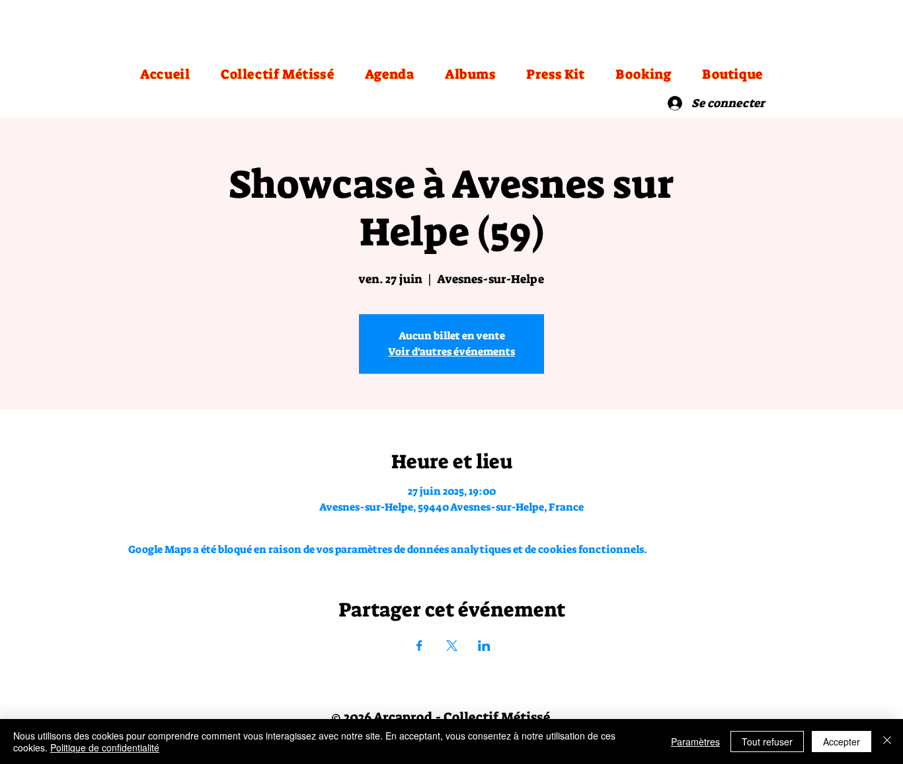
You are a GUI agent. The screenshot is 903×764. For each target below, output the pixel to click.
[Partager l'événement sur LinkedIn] (484, 645)
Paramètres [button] (695, 741)
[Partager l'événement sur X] (452, 645)
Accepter (841, 741)
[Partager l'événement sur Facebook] (419, 645)
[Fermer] (887, 741)
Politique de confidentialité (104, 747)
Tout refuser (767, 741)
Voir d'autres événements (451, 352)
